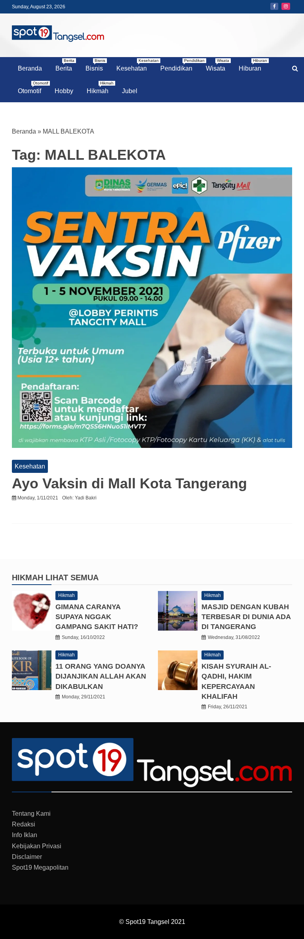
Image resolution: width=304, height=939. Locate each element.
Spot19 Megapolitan (40, 867)
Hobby (64, 91)
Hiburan (253, 65)
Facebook (274, 6)
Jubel (129, 91)
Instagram (285, 6)
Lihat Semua (72, 577)
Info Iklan (24, 835)
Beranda (30, 68)
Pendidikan (179, 65)
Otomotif (32, 87)
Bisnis (95, 65)
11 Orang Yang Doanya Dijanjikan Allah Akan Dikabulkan (100, 676)
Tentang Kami (31, 813)
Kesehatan (134, 65)
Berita (64, 65)
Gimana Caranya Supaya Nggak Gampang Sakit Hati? (96, 617)
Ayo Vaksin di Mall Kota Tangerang (129, 483)
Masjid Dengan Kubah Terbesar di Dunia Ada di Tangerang (246, 617)
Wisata (217, 65)
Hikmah (100, 87)
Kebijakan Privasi (36, 846)
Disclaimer (27, 856)
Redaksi (23, 824)
